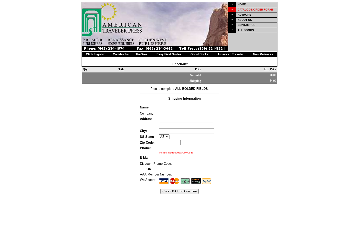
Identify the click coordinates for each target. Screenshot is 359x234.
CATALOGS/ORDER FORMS (256, 9)
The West (142, 54)
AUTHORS (244, 14)
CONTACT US (246, 24)
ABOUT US (245, 19)
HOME (242, 4)
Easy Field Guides (169, 54)
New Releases (263, 54)
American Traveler (230, 54)
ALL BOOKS (246, 30)
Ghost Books (199, 54)
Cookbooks (121, 54)
